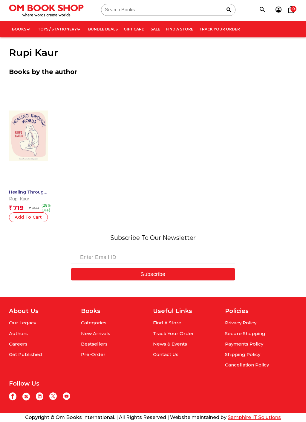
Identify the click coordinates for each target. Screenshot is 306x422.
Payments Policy (244, 344)
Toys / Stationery (57, 29)
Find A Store (179, 29)
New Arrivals (95, 333)
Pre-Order (93, 354)
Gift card (134, 29)
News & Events (170, 344)
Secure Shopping (245, 333)
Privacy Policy (240, 323)
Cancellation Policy (247, 365)
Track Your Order (219, 29)
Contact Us (165, 354)
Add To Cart (28, 217)
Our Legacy (22, 323)
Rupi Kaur (19, 199)
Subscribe (152, 274)
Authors (18, 333)
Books (19, 29)
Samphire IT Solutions (254, 417)
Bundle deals (103, 29)
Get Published (25, 354)
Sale (155, 29)
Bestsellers (94, 344)
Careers (18, 344)
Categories (93, 323)
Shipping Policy (242, 354)
